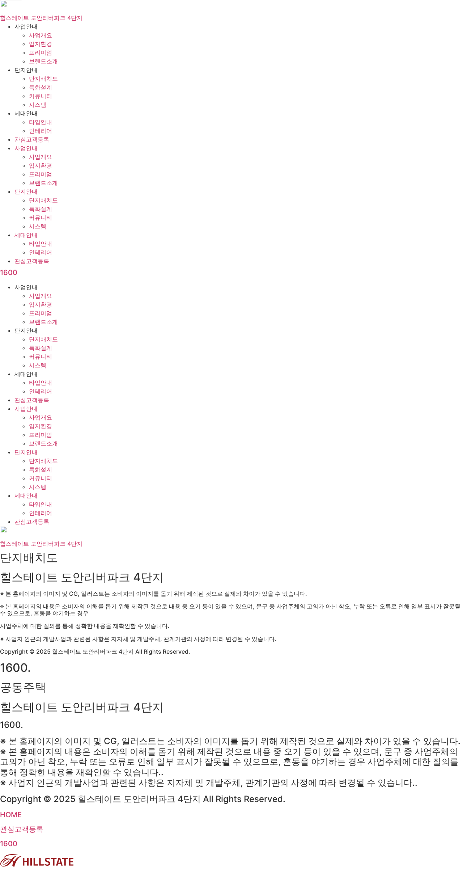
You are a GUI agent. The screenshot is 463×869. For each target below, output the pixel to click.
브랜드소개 (43, 61)
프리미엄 (40, 52)
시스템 (37, 104)
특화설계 (40, 87)
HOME (11, 814)
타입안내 (40, 122)
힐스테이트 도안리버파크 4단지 (41, 17)
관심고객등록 (31, 139)
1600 (8, 272)
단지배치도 (43, 78)
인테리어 (40, 130)
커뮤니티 (40, 96)
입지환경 (40, 43)
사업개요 (40, 35)
